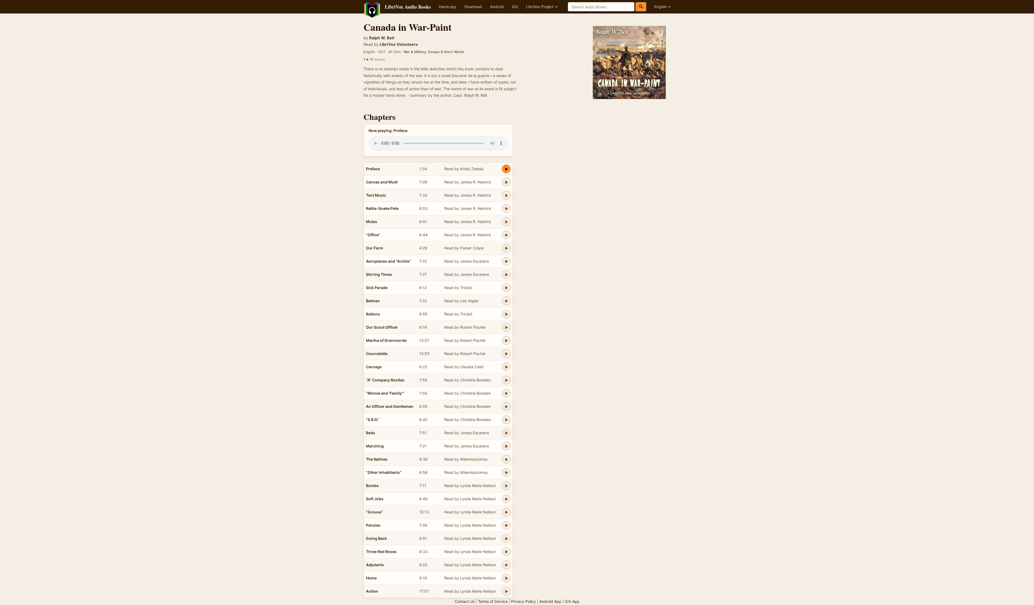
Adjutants (375, 564)
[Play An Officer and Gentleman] (506, 406)
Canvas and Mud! (382, 182)
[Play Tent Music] (506, 195)
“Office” (373, 234)
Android (497, 6)
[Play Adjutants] (506, 565)
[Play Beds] (506, 433)
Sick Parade (376, 287)
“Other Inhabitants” (383, 472)
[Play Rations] (506, 314)
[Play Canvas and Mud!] (506, 182)
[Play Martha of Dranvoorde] (506, 340)
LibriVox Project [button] (540, 6)
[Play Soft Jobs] (506, 499)
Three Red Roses (381, 551)
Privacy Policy (523, 601)
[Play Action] (506, 591)
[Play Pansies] (506, 525)
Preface (373, 168)
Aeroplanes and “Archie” (388, 261)
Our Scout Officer (382, 327)
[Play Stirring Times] (506, 274)
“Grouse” (374, 512)
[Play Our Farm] (506, 248)
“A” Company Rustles (385, 380)
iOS (515, 6)
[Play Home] (506, 578)
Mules (371, 221)
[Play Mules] (506, 221)
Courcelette (376, 353)
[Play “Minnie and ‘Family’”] (506, 393)
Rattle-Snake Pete (382, 208)
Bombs (372, 485)
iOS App (572, 601)
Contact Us (464, 601)
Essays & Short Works (446, 52)
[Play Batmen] (506, 301)
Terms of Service (493, 601)
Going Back (376, 538)
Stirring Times (379, 274)
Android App (550, 601)
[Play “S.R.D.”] (506, 419)
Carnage (374, 366)
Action (372, 591)
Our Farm (374, 248)
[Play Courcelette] (506, 353)
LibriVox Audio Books (408, 6)
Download (473, 6)
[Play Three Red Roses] (506, 551)
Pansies (373, 525)
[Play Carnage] (506, 367)
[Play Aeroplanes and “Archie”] (506, 261)
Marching (375, 446)
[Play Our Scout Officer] (506, 327)
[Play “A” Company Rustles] (506, 380)
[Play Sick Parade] (506, 287)
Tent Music (376, 195)
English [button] (661, 6)
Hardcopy (447, 6)
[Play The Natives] (506, 459)
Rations (373, 314)
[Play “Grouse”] (506, 512)
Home (371, 578)
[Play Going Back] (506, 538)
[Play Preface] (506, 169)
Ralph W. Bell (381, 38)
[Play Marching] (506, 446)
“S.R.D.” (372, 419)
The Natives (376, 459)
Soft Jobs (374, 498)
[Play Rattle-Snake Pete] (506, 208)
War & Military (415, 52)
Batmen (373, 300)
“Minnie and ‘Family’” (385, 393)
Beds (370, 432)
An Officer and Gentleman (389, 406)
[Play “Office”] (506, 235)
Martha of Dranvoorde (386, 340)
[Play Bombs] (506, 485)
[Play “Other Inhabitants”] (506, 472)
